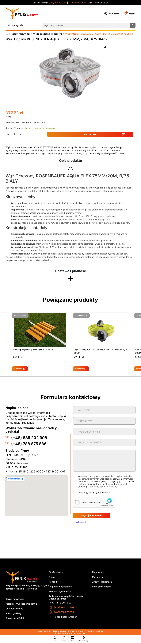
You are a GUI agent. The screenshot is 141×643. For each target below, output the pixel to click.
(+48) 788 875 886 (77, 3)
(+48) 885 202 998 (57, 3)
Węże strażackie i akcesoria (47, 33)
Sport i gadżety (13, 613)
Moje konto (98, 572)
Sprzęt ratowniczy (20, 33)
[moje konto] (105, 13)
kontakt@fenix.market (65, 616)
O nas (52, 577)
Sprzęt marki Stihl (15, 618)
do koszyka (90, 134)
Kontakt (53, 581)
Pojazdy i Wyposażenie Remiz (21, 603)
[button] (104, 46)
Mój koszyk (98, 577)
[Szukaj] (132, 25)
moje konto (114, 13)
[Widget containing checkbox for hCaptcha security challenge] (94, 502)
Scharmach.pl (80, 633)
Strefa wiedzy (56, 572)
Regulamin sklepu (101, 586)
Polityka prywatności (60, 591)
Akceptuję (94, 492)
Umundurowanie (14, 608)
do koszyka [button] (18, 369)
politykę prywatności (99, 492)
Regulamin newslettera (61, 586)
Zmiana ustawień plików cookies (66, 596)
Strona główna (7, 33)
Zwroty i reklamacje (102, 581)
